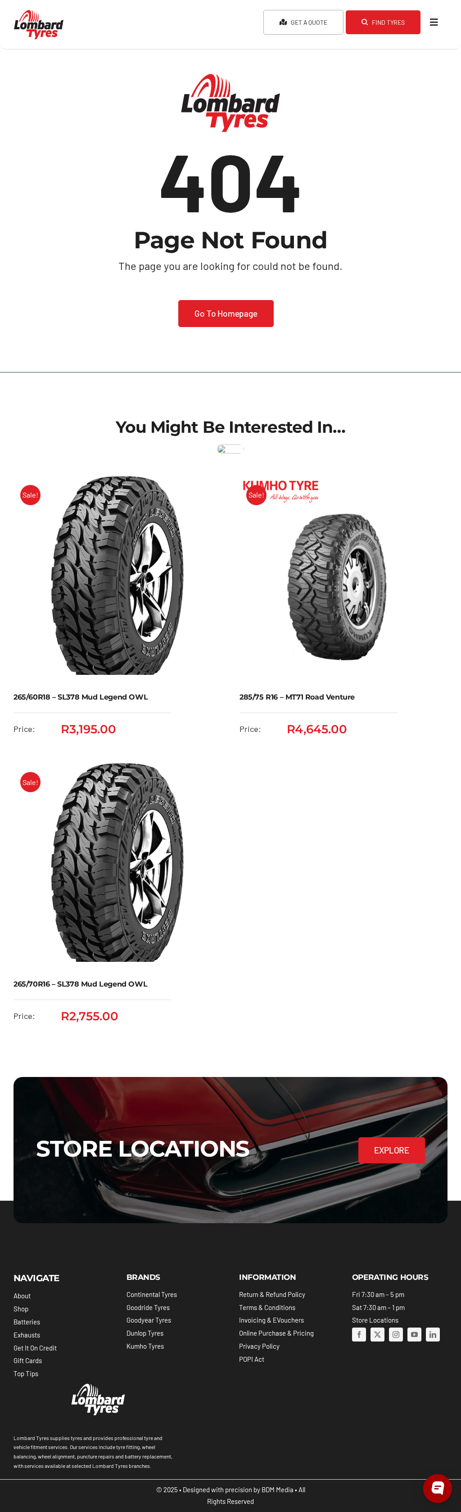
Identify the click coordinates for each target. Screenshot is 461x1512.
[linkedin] (433, 1335)
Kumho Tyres (145, 1346)
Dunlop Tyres (145, 1333)
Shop (21, 1309)
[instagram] (396, 1335)
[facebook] (359, 1335)
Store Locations (375, 1320)
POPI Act (251, 1359)
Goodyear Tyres (149, 1320)
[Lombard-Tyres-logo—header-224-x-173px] (39, 13)
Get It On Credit (35, 1348)
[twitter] (377, 1335)
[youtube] (414, 1335)
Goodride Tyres (148, 1307)
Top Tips (26, 1373)
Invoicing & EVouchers (271, 1320)
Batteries (27, 1322)
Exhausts (27, 1335)
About (22, 1296)
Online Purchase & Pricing (276, 1333)
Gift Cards (28, 1360)
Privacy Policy (259, 1346)
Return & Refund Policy (272, 1294)
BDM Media (278, 1489)
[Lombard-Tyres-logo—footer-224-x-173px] (97, 1385)
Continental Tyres (152, 1294)
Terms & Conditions (267, 1307)
